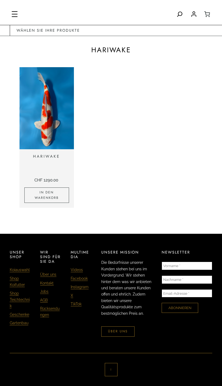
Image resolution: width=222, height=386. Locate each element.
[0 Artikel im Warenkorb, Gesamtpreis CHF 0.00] (207, 14)
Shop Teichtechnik (20, 299)
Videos (77, 270)
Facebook (79, 278)
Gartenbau (19, 323)
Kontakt (47, 283)
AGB (44, 300)
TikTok (76, 304)
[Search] (180, 14)
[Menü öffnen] (14, 14)
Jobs (44, 291)
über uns (118, 331)
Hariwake (46, 156)
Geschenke (19, 314)
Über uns (48, 274)
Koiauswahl (20, 270)
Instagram (80, 287)
